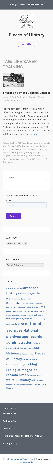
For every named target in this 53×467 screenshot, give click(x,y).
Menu (28, 43)
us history (41, 375)
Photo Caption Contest (25, 354)
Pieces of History (26, 35)
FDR (42, 307)
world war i (29, 385)
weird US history (35, 159)
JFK (30, 319)
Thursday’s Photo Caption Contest (26, 92)
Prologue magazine (21, 370)
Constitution (14, 303)
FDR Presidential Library (29, 143)
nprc (31, 348)
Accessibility (9, 413)
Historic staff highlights (26, 315)
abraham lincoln (14, 288)
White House (37, 380)
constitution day (13, 307)
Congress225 (26, 299)
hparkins (24, 97)
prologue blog (25, 152)
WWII (10, 388)
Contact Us (9, 428)
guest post (11, 315)
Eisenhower (26, 307)
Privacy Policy (10, 443)
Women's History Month (15, 385)
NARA (18, 146)
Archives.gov (9, 421)
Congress (16, 299)
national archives (30, 146)
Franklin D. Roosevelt (16, 311)
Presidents (10, 365)
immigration (24, 319)
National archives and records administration (24, 336)
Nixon (26, 348)
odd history (43, 149)
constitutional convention (32, 303)
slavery (33, 375)
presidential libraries (30, 359)
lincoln (11, 324)
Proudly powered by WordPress (18, 459)
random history (19, 155)
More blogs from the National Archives (23, 435)
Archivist (21, 294)
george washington (35, 311)
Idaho (43, 143)
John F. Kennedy (39, 319)
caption (13, 143)
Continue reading (28, 134)
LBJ (7, 324)
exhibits (36, 307)
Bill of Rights (30, 294)
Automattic (28, 462)
